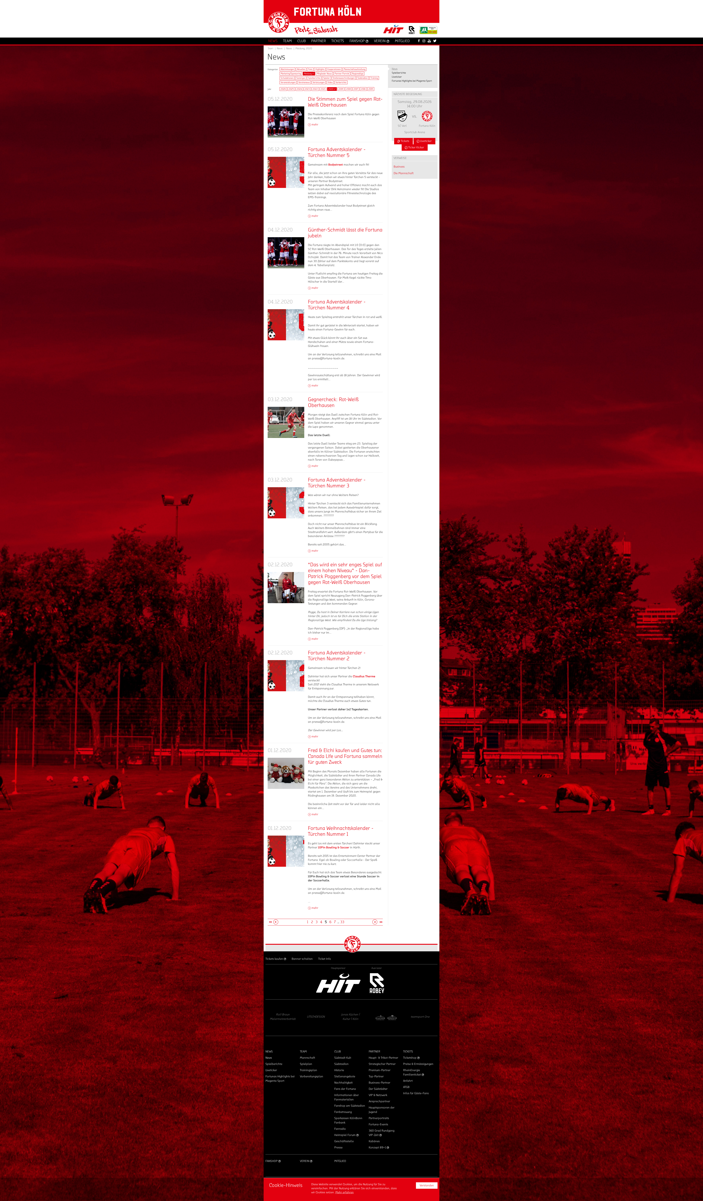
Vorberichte (341, 82)
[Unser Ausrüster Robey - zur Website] (412, 32)
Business (399, 166)
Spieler (326, 78)
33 (342, 922)
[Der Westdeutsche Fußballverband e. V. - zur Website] (428, 31)
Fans (310, 69)
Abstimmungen (287, 69)
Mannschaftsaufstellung (354, 69)
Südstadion (363, 78)
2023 (307, 89)
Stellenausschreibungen (344, 78)
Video (330, 82)
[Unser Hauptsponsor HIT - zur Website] (393, 30)
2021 (323, 89)
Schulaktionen (287, 78)
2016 (363, 89)
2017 (356, 89)
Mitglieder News (324, 74)
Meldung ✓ (309, 74)
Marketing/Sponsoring (291, 74)
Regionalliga (357, 74)
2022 (315, 89)
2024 (299, 89)
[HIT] (338, 983)
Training (374, 78)
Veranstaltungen (288, 82)
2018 (348, 89)
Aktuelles (301, 69)
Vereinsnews (304, 82)
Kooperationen (334, 69)
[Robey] (376, 983)
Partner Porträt (342, 74)
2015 (371, 89)
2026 (283, 89)
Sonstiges (300, 78)
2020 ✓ (332, 89)
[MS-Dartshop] (420, 1017)
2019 (341, 89)
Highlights (319, 69)
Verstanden (427, 1185)
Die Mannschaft (404, 173)
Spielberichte (314, 78)
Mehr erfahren (344, 1192)
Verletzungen (319, 82)
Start (270, 48)
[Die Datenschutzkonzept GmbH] (281, 1017)
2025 (291, 89)
